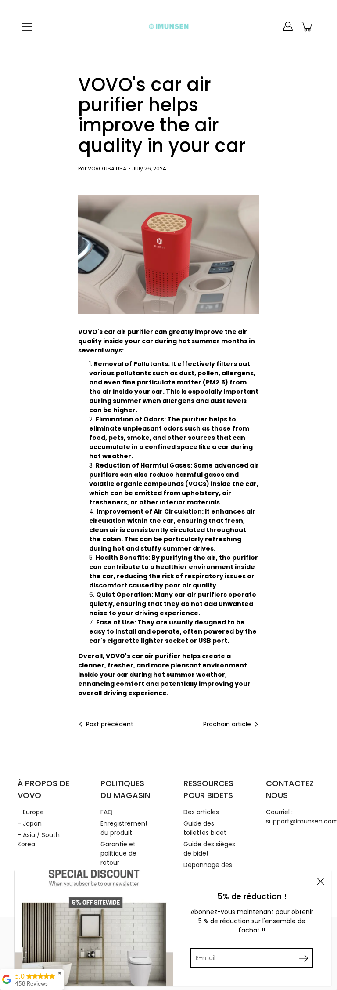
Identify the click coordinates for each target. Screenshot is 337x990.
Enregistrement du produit (124, 828)
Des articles (201, 812)
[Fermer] (320, 881)
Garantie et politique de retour (118, 853)
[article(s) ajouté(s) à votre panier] (307, 26)
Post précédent (109, 724)
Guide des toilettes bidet (204, 828)
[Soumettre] (303, 958)
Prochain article (227, 724)
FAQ (106, 812)
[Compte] (288, 26)
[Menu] (27, 27)
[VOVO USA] (169, 26)
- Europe (31, 812)
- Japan (30, 823)
